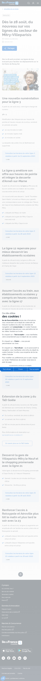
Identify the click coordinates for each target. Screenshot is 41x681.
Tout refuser (7, 369)
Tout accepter (34, 369)
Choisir (20, 369)
